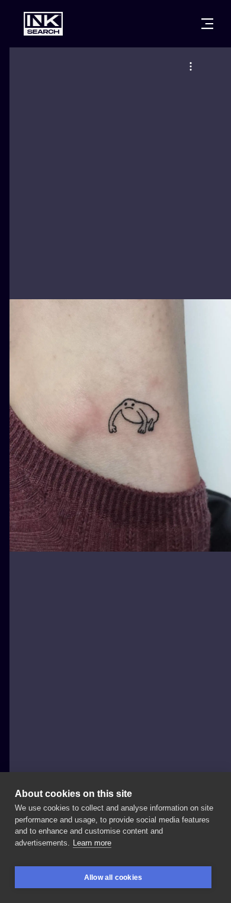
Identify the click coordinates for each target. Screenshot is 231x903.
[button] (191, 66)
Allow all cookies (113, 877)
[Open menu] (207, 23)
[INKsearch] (43, 23)
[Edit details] (191, 66)
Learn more (92, 842)
